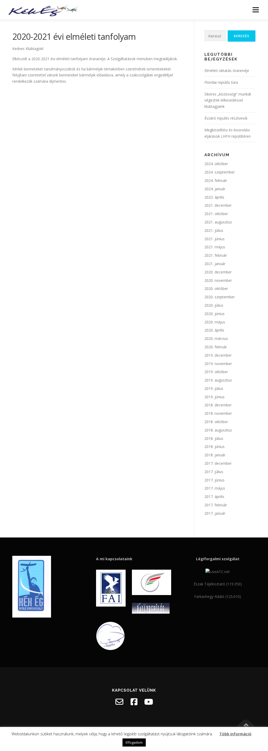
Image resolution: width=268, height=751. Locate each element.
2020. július (213, 305)
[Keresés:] (215, 36)
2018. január (214, 454)
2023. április (214, 197)
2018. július (213, 438)
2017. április (214, 496)
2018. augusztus (218, 430)
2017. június (214, 480)
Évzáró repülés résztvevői (225, 118)
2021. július (213, 230)
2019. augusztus (218, 380)
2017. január (214, 513)
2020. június (214, 313)
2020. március (216, 338)
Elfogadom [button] (134, 742)
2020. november (218, 280)
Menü (255, 9)
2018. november (218, 413)
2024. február (215, 180)
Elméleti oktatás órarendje (226, 70)
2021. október (216, 213)
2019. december (218, 355)
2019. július (213, 388)
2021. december (218, 205)
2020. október (216, 288)
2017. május (214, 488)
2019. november (218, 363)
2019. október (216, 371)
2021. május (214, 246)
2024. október (216, 163)
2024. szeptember (219, 172)
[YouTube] (149, 702)
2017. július (213, 471)
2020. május (214, 322)
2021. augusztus (218, 222)
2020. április (214, 330)
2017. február (215, 504)
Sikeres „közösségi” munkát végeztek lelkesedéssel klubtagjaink (227, 100)
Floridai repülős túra (221, 82)
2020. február (215, 346)
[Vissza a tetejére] (246, 726)
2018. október (216, 421)
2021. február (215, 255)
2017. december (218, 463)
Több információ (235, 733)
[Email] (119, 702)
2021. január (214, 263)
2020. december (218, 272)
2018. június (214, 446)
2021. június (214, 238)
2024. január (214, 188)
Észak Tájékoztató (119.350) (218, 583)
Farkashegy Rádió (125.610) (217, 596)
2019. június (214, 396)
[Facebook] (134, 702)
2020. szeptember (219, 296)
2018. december (218, 404)
